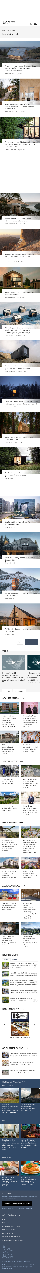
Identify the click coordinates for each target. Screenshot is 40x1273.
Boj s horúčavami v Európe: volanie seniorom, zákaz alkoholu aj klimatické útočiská (9, 940)
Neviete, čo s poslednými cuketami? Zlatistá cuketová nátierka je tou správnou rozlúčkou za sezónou (29, 1181)
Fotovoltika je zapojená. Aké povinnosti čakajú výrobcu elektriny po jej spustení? (23, 991)
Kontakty (5, 1223)
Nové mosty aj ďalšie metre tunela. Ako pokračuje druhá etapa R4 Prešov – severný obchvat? (30, 783)
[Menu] (36, 23)
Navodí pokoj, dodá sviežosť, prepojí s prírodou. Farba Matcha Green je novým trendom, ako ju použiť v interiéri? (10, 1144)
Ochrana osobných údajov (11, 1237)
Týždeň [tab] (6, 960)
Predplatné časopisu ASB (11, 1226)
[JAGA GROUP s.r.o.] (7, 1251)
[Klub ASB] (31, 23)
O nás (4, 1219)
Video (5, 651)
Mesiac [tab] (14, 960)
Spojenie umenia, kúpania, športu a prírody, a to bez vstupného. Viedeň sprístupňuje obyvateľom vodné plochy (23, 982)
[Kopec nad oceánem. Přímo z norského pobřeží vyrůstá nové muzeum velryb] (30, 1095)
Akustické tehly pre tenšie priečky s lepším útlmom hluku (9, 808)
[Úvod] (8, 23)
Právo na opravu (8, 1233)
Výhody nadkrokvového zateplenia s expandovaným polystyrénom (22, 1063)
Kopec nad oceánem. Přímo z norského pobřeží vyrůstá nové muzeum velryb (28, 1107)
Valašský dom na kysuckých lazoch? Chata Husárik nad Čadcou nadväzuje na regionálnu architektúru (20, 68)
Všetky (7, 691)
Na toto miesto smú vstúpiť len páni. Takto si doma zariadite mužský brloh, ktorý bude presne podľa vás (29, 1143)
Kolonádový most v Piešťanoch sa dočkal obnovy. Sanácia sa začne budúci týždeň (23, 974)
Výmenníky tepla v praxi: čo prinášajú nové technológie (8, 781)
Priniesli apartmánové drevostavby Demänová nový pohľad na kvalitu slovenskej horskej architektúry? (18, 330)
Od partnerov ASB (12, 1048)
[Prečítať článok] (20, 54)
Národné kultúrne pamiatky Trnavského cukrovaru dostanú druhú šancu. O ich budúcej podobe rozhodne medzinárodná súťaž (30, 846)
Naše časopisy (10, 1009)
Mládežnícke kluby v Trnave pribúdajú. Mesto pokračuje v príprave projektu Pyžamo (8, 749)
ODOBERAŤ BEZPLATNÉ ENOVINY (17, 1203)
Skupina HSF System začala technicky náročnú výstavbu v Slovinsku (22, 1072)
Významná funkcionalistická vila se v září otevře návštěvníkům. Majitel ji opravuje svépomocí (10, 1108)
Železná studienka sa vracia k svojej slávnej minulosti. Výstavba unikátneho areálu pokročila (23, 965)
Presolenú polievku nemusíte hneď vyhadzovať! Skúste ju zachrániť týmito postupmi (9, 1181)
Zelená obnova (11, 885)
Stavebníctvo (10, 761)
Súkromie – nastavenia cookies (12, 1240)
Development (10, 822)
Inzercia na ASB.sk (8, 1230)
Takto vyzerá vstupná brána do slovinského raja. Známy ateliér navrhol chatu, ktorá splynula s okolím (21, 144)
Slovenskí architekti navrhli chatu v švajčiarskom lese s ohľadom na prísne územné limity (19, 106)
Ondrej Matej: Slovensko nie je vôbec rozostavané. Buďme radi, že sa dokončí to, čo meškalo (30, 810)
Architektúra (10, 698)
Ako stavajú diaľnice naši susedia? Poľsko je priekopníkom (21, 1000)
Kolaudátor (19, 691)
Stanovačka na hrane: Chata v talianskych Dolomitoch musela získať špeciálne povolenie (20, 256)
